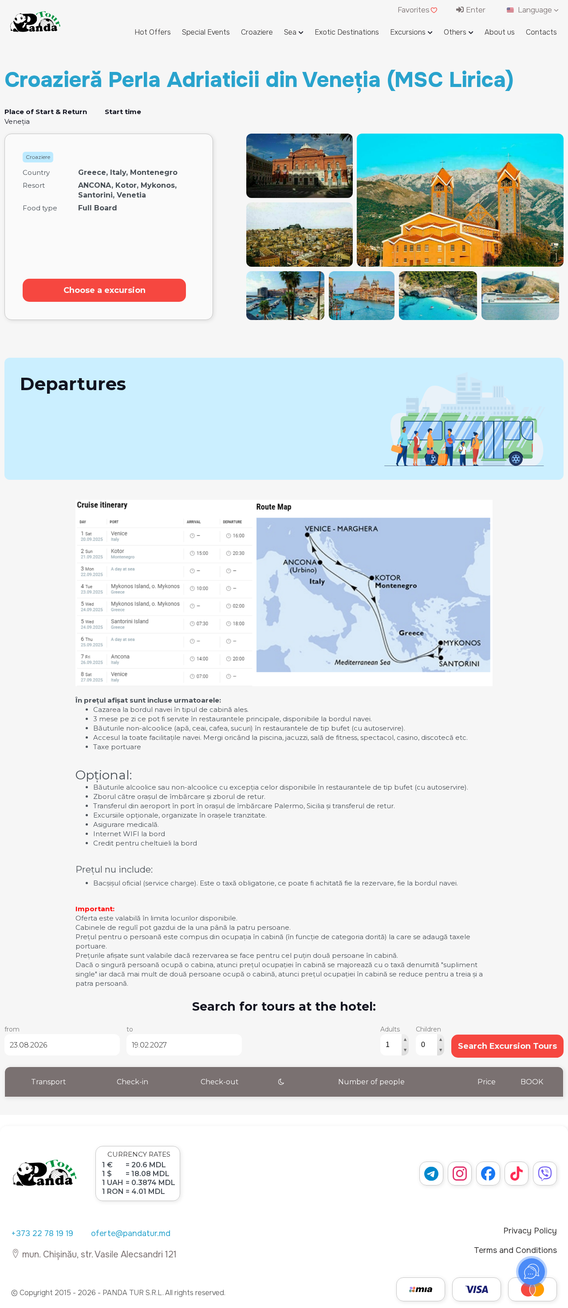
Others (455, 32)
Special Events (206, 32)
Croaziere (257, 32)
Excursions (408, 32)
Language (535, 10)
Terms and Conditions (515, 1250)
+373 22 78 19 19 (42, 1233)
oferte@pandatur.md (130, 1233)
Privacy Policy (530, 1231)
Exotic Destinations (347, 32)
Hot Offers (152, 32)
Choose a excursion (104, 290)
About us (500, 32)
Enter (474, 10)
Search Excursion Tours (507, 1046)
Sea (290, 32)
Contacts (541, 32)
